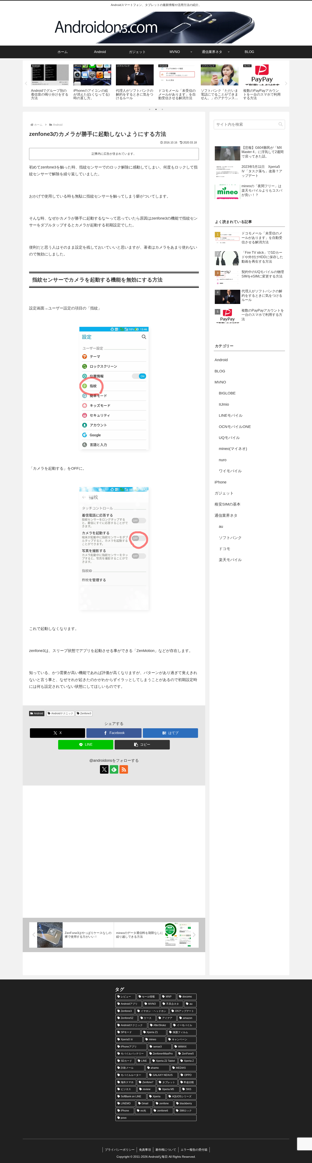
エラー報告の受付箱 (194, 1149)
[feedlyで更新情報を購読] (114, 769)
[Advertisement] (114, 852)
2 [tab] (156, 109)
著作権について (165, 1149)
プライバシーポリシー (120, 1149)
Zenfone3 (85, 713)
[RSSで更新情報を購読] (123, 769)
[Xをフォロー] (104, 769)
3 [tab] (162, 109)
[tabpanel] (50, 83)
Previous (26, 83)
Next (286, 83)
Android (38, 713)
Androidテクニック (62, 713)
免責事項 (145, 1149)
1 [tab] (150, 109)
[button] (142, 744)
